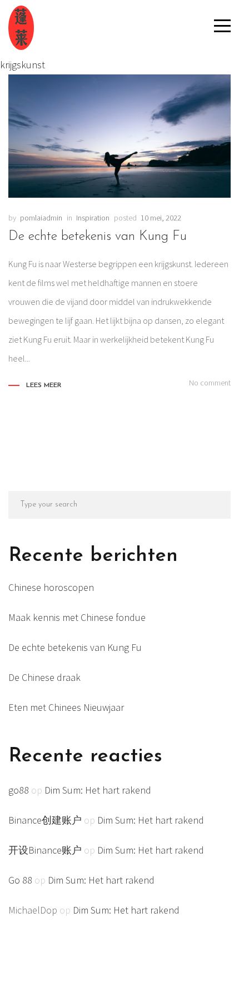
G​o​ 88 (20, 880)
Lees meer (43, 385)
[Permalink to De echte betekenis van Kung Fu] (119, 136)
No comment (210, 383)
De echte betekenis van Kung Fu (97, 236)
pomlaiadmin (41, 218)
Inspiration (92, 218)
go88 (18, 790)
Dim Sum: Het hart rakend (97, 790)
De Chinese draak (44, 677)
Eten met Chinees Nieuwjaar (66, 707)
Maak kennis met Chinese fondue (77, 617)
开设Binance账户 (45, 850)
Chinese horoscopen (51, 587)
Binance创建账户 (45, 820)
